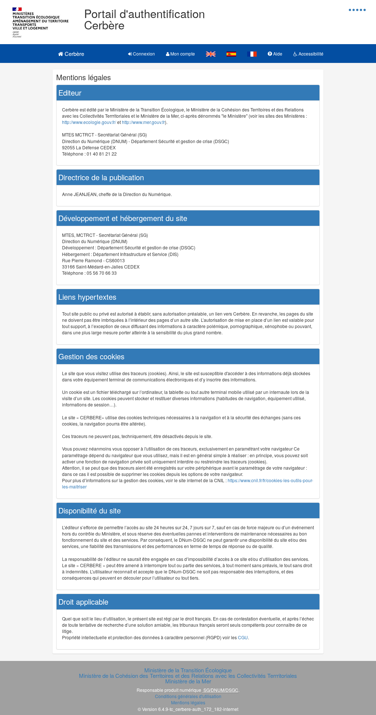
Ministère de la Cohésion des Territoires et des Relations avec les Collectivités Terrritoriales (188, 675)
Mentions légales (188, 702)
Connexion (143, 53)
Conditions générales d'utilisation (188, 696)
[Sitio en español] (231, 53)
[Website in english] (210, 53)
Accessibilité (310, 53)
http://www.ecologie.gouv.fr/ (89, 122)
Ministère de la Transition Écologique (188, 670)
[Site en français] (252, 53)
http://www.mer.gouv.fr (143, 122)
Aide (277, 53)
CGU (243, 637)
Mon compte (182, 53)
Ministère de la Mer (188, 681)
